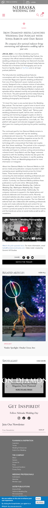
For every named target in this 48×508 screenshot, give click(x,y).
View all (42, 273)
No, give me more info (15, 506)
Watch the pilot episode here (13, 245)
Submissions (16, 477)
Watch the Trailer (24, 262)
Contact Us (15, 462)
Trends (14, 445)
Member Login (17, 482)
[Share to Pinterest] (28, 257)
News (24, 28)
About (14, 458)
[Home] (24, 9)
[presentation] (7, 309)
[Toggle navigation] (3, 15)
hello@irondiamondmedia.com (13, 248)
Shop (14, 465)
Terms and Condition (18, 467)
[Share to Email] (32, 257)
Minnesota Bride (17, 494)
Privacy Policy (16, 469)
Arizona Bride (16, 489)
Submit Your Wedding (19, 450)
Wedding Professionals (19, 448)
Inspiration (15, 443)
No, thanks (40, 502)
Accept (38, 498)
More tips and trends (24, 390)
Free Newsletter (8, 430)
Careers (14, 460)
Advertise (15, 479)
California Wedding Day (19, 491)
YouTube (25, 68)
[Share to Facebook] (23, 257)
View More (41, 361)
